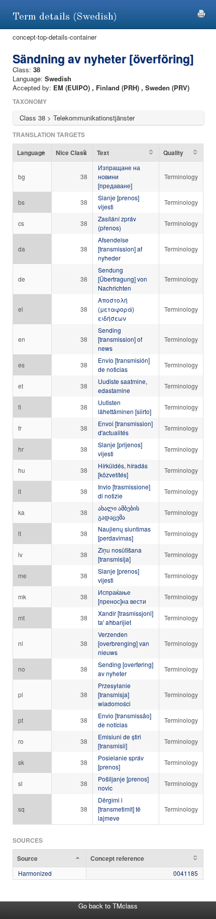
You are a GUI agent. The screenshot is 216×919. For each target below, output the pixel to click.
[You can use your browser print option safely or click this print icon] (201, 12)
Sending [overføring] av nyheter (125, 669)
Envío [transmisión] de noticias (124, 364)
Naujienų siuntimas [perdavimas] (124, 533)
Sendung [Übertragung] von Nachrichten (122, 279)
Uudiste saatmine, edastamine (122, 386)
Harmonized (35, 873)
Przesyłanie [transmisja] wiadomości (114, 694)
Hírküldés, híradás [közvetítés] (123, 470)
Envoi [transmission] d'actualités (125, 428)
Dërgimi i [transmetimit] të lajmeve (119, 809)
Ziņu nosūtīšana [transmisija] (120, 554)
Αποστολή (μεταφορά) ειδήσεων (116, 309)
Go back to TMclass (108, 905)
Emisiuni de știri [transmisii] (119, 741)
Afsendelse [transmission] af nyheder (120, 248)
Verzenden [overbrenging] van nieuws (123, 643)
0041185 (185, 873)
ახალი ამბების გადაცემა (118, 512)
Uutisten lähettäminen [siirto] (124, 407)
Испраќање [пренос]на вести (122, 596)
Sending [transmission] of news (120, 339)
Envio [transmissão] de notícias (124, 720)
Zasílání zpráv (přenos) (117, 223)
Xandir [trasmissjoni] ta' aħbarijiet (125, 617)
